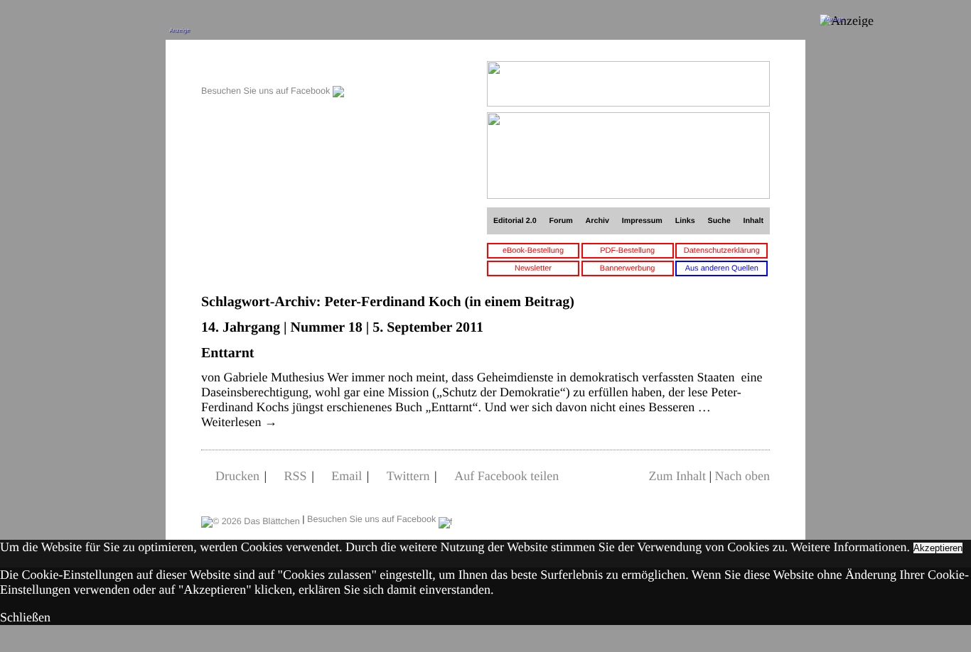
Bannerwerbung (627, 268)
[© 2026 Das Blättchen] (250, 519)
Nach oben (742, 476)
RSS (295, 476)
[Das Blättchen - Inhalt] (272, 68)
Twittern (408, 476)
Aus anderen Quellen (721, 268)
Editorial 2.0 (515, 221)
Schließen (25, 617)
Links (685, 221)
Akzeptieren (937, 548)
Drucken (237, 476)
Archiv (597, 221)
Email (346, 476)
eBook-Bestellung (533, 250)
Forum (560, 221)
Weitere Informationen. (850, 547)
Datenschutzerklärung (722, 250)
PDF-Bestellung (627, 250)
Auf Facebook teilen (506, 476)
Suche (719, 221)
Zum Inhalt (676, 476)
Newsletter (533, 268)
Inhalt (754, 221)
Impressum (642, 221)
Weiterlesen (239, 422)
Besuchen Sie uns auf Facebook (267, 91)
